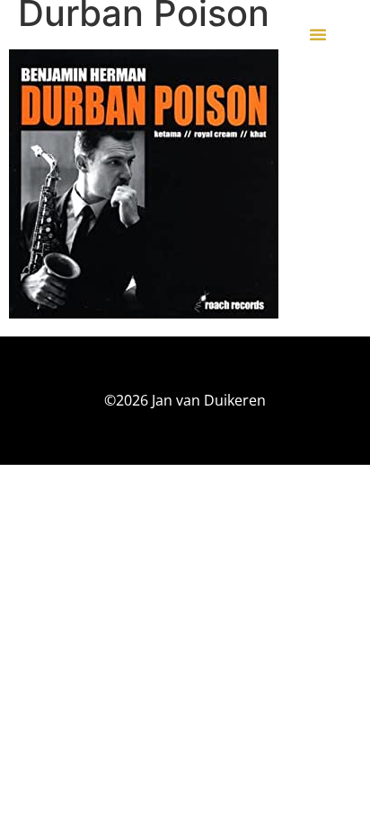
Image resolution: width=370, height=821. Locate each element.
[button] (317, 34)
